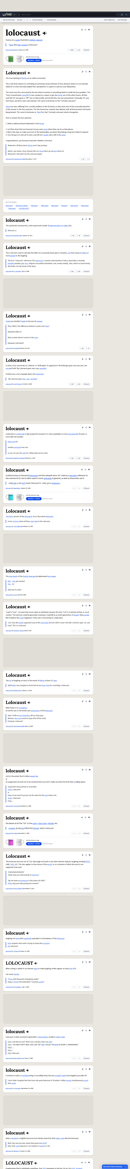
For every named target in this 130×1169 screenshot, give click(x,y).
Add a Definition (109, 20)
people (39, 40)
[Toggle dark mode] (126, 14)
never (22, 618)
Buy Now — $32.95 (34, 60)
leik (14, 483)
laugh (23, 321)
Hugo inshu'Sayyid (18, 1058)
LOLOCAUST (9, 987)
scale (17, 40)
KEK (12, 864)
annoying (35, 875)
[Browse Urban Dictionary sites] (9, 14)
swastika (42, 368)
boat (46, 795)
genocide (20, 434)
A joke (8, 321)
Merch (87, 50)
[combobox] (68, 15)
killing (42, 680)
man (11, 44)
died (36, 521)
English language (29, 576)
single (46, 135)
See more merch (47, 60)
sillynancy (16, 1151)
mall (42, 622)
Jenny (10, 789)
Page (10, 979)
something (26, 715)
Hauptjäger (16, 488)
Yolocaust (12, 208)
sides (58, 1138)
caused (24, 44)
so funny (16, 521)
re (74, 782)
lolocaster (74, 205)
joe (9, 946)
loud (17, 938)
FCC (28, 95)
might (63, 1075)
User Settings (122, 20)
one (69, 253)
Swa (24, 379)
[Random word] (116, 14)
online (58, 1037)
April (39, 112)
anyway (39, 321)
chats (63, 1037)
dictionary (56, 483)
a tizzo (15, 595)
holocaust (85, 205)
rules (24, 453)
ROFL (88, 861)
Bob (9, 581)
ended (41, 1146)
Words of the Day (9, 20)
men (26, 263)
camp (45, 129)
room (34, 823)
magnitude (27, 938)
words (49, 864)
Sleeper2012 (17, 691)
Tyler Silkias (17, 526)
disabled (11, 263)
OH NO (16, 982)
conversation (43, 1037)
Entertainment (37, 20)
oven (36, 337)
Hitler (14, 685)
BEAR (56, 1044)
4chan (8, 106)
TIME (42, 1044)
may (7, 368)
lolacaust (34, 205)
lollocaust (44, 205)
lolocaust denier (22, 205)
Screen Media (51, 20)
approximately (55, 225)
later (44, 685)
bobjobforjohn (17, 236)
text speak (52, 576)
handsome (24, 880)
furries (24, 78)
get (20, 715)
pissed (85, 1080)
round (41, 151)
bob (9, 943)
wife (50, 1042)
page (35, 968)
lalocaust (54, 205)
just (22, 828)
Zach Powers (18, 384)
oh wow (12, 828)
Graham (15, 833)
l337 (23, 483)
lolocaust (8, 50)
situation (23, 708)
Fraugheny (18, 987)
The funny (9, 516)
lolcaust (64, 205)
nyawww (16, 348)
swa (28, 379)
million (33, 40)
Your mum (18, 718)
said (69, 434)
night (44, 1143)
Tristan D (16, 951)
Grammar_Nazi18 (19, 631)
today (46, 622)
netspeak (48, 478)
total (18, 1146)
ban (55, 151)
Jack (14, 581)
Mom (10, 883)
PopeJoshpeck (18, 889)
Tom (9, 584)
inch (71, 968)
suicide (16, 974)
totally (21, 622)
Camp (24, 95)
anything (25, 1075)
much (63, 1138)
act (10, 680)
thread (51, 823)
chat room (42, 823)
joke (19, 44)
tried (48, 685)
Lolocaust (9, 159)
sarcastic (73, 475)
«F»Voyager (17, 1088)
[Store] (122, 14)
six (62, 225)
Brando (15, 50)
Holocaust (39, 260)
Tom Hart (16, 806)
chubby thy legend (19, 458)
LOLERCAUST (24, 208)
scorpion (46, 943)
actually (58, 1075)
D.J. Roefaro (17, 271)
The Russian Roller (19, 726)
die (37, 776)
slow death (13, 576)
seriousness (35, 710)
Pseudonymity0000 (19, 159)
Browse (19, 20)
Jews (32, 521)
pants (14, 1083)
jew (47, 326)
